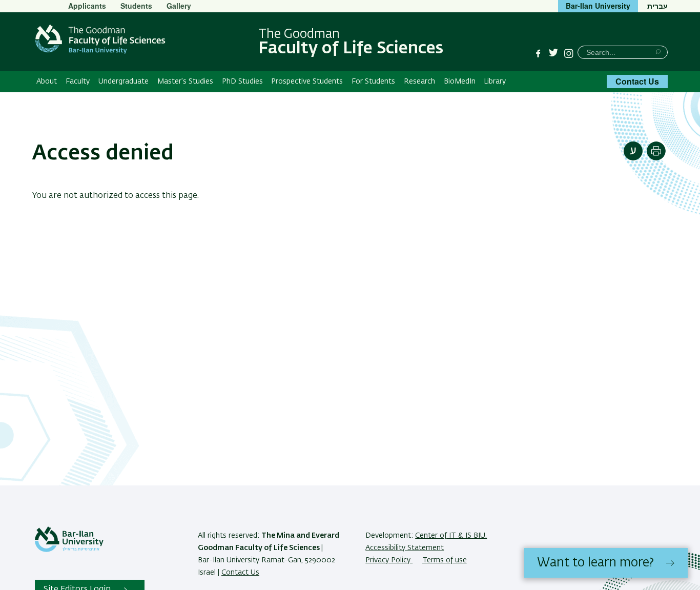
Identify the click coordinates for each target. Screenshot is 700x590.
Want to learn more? (595, 563)
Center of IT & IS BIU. (451, 535)
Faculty (78, 81)
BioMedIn (460, 81)
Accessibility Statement (404, 548)
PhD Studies (242, 81)
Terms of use (444, 560)
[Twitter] (553, 53)
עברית (657, 6)
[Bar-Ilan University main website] (69, 550)
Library (495, 81)
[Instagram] (568, 53)
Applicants (87, 6)
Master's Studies (185, 81)
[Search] (658, 51)
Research (419, 81)
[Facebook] (538, 53)
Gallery (179, 6)
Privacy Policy (389, 560)
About (46, 81)
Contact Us (637, 81)
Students (136, 6)
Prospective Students (307, 81)
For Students (373, 81)
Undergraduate (123, 81)
